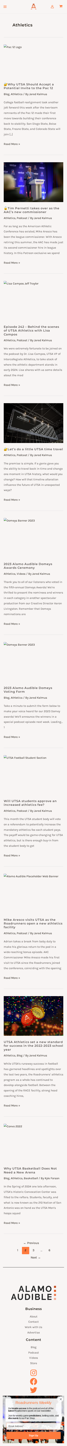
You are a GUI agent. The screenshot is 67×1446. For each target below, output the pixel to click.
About (33, 1316)
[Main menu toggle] (5, 7)
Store (33, 1363)
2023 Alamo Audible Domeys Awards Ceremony (28, 566)
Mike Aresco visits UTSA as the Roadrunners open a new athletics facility (33, 923)
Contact (33, 1321)
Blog (6, 94)
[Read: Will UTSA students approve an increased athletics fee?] (33, 775)
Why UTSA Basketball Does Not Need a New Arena (30, 1170)
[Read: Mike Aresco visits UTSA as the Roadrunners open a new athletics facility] (33, 893)
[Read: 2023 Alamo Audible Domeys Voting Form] (33, 662)
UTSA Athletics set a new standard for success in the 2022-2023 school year (33, 1045)
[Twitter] (33, 1390)
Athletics (17, 94)
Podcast (22, 218)
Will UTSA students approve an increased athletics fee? (30, 803)
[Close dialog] (60, 1399)
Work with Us (33, 1327)
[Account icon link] (52, 6)
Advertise (33, 1332)
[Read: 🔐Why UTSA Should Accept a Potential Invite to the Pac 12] (33, 61)
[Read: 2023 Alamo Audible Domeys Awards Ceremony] (33, 538)
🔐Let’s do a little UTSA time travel (33, 449)
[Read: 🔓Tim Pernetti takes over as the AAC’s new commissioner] (33, 182)
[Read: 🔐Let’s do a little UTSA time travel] (33, 423)
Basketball (31, 1178)
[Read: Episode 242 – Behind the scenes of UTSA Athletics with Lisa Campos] (33, 301)
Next (36, 1257)
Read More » (12, 143)
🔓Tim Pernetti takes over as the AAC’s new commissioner (31, 210)
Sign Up (33, 1435)
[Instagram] (33, 1372)
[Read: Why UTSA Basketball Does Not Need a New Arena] (33, 1143)
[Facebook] (33, 1381)
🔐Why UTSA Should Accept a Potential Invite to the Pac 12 (29, 86)
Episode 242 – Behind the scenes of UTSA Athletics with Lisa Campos (31, 330)
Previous (31, 1243)
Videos (21, 573)
